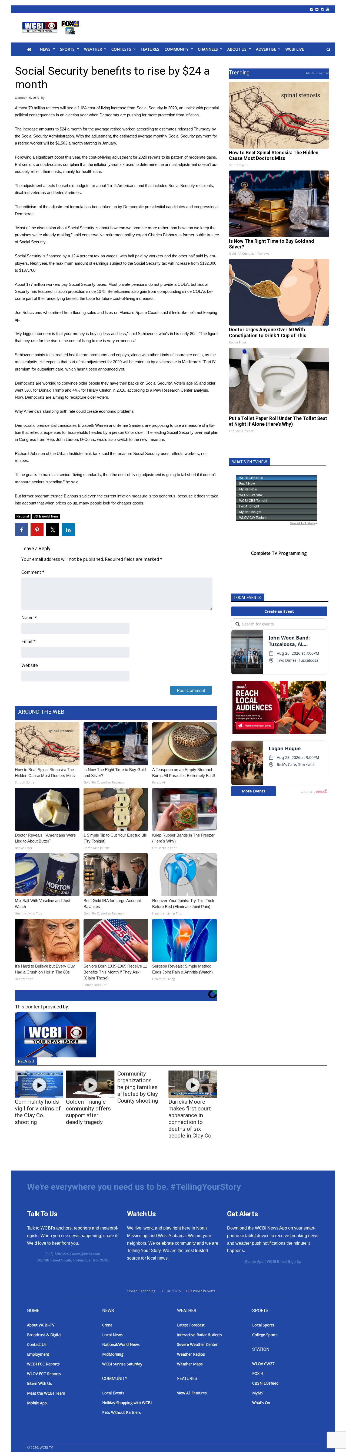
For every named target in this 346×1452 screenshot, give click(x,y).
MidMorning (112, 1354)
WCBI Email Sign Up (284, 1262)
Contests (121, 49)
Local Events (113, 1392)
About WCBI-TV (40, 1325)
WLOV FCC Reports (44, 1373)
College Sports (265, 1334)
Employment (38, 1354)
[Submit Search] (328, 49)
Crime (107, 1325)
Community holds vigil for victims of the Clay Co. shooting (38, 1112)
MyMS (257, 1392)
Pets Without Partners (121, 1412)
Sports (67, 49)
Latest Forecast (191, 1325)
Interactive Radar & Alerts (199, 1334)
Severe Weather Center (197, 1344)
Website (29, 665)
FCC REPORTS (171, 1291)
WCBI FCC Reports (43, 1363)
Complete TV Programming (279, 553)
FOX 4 (257, 1373)
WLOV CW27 (263, 1363)
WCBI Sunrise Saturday (122, 1363)
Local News (112, 1334)
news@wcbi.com (86, 1254)
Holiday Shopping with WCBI (127, 1402)
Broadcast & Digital (44, 1334)
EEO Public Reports (200, 1291)
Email (28, 641)
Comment (33, 572)
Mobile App (254, 1262)
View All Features (192, 1392)
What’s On (261, 1402)
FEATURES (150, 49)
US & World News (46, 516)
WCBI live (294, 49)
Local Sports (263, 1325)
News (45, 49)
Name (29, 618)
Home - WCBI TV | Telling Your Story (51, 27)
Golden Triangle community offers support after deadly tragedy (88, 1112)
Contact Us (36, 1344)
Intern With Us (39, 1383)
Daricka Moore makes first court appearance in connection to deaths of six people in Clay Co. (190, 1119)
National (22, 516)
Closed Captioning (141, 1291)
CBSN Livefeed (265, 1383)
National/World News (121, 1344)
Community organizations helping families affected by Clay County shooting (137, 1087)
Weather (93, 49)
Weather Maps (190, 1363)
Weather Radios (191, 1354)
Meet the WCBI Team (46, 1393)
